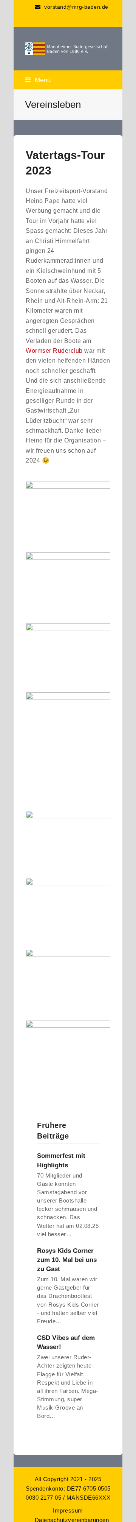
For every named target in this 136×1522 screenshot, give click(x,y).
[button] (38, 80)
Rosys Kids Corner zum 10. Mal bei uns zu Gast (67, 1260)
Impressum (68, 1511)
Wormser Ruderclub (54, 350)
